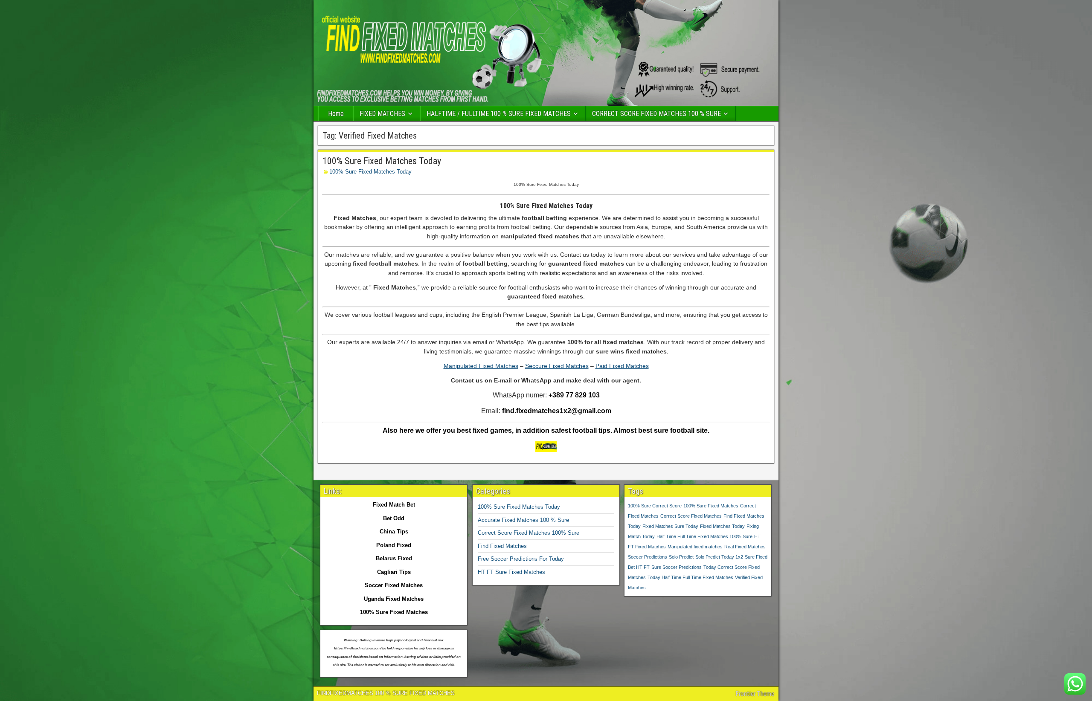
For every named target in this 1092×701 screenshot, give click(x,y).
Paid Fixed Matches (622, 365)
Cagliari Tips (394, 572)
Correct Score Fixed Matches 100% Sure (528, 533)
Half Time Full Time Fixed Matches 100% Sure (704, 536)
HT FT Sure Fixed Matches (511, 572)
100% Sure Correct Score (655, 505)
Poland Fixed (393, 545)
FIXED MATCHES (382, 114)
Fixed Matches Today (722, 526)
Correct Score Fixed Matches (691, 516)
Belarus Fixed (394, 558)
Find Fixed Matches (502, 546)
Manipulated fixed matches (695, 546)
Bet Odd (393, 518)
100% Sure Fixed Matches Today (381, 161)
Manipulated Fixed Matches (481, 365)
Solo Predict (681, 556)
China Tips (394, 531)
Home (336, 114)
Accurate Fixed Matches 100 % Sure (523, 520)
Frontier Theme (755, 694)
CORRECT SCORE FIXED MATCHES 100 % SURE (656, 114)
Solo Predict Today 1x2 (719, 556)
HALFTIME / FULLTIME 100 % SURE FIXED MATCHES (499, 114)
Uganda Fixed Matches (394, 599)
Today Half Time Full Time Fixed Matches (690, 577)
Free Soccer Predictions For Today (521, 559)
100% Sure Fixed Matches (710, 505)
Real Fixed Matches (745, 546)
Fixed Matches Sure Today (670, 526)
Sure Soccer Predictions (676, 567)
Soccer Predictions (647, 556)
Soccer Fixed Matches (394, 585)
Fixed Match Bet (394, 504)
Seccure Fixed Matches (557, 365)
